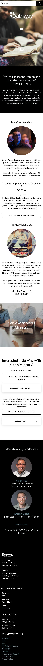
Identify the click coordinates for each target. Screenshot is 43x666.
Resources (6, 638)
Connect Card (7, 656)
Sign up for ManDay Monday (21, 215)
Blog (4, 643)
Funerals (5, 651)
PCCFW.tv (6, 608)
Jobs (4, 641)
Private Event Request (10, 654)
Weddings (6, 648)
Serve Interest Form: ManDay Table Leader (21, 378)
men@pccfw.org (21, 524)
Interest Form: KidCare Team (21, 412)
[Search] (40, 3)
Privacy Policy (7, 659)
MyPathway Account (10, 646)
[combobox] (18, 3)
